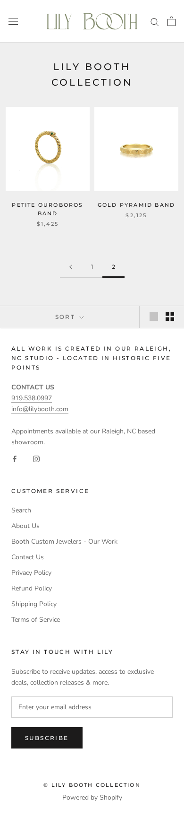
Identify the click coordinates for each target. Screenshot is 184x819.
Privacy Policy (31, 572)
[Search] (155, 22)
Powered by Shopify (92, 797)
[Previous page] (71, 267)
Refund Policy (31, 588)
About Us (25, 525)
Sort (66, 316)
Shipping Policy (34, 603)
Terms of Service (35, 619)
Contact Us (27, 557)
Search (21, 510)
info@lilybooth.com (39, 409)
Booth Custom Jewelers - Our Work (64, 541)
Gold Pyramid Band (136, 205)
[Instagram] (36, 458)
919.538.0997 (31, 398)
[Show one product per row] (154, 316)
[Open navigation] (13, 21)
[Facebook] (14, 458)
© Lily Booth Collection (92, 785)
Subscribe (47, 737)
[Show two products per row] (170, 316)
